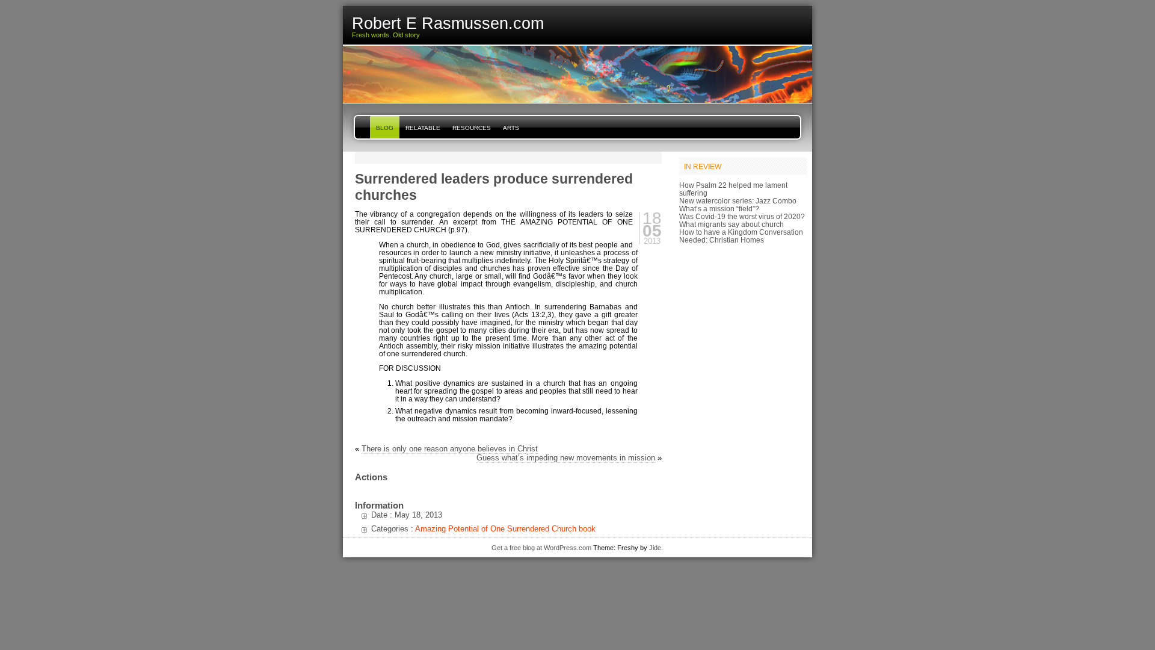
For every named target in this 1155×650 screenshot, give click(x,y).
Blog (384, 128)
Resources (471, 128)
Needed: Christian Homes (721, 240)
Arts (511, 128)
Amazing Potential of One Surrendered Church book (505, 528)
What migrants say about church (731, 224)
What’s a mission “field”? (719, 208)
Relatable (422, 128)
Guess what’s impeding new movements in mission (565, 457)
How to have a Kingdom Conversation (741, 232)
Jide (655, 547)
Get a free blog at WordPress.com (541, 547)
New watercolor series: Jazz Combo (737, 201)
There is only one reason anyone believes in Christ (450, 448)
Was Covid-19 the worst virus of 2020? (742, 216)
